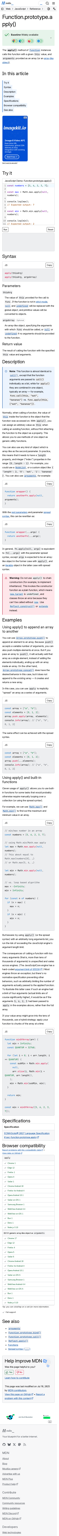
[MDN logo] (8, 1431)
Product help (9, 1484)
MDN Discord (9, 1513)
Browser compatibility (15, 105)
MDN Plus (7, 1479)
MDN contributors (17, 1390)
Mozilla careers (10, 1468)
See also (8, 110)
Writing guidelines (11, 1508)
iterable (9, 565)
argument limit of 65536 (27, 969)
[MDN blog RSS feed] (24, 1444)
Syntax (7, 87)
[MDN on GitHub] (4, 1444)
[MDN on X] (14, 1444)
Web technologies (11, 1532)
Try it (6, 82)
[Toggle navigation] (53, 3)
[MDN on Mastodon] (19, 1444)
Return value (12, 344)
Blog (4, 1463)
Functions (13, 1345)
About (5, 1458)
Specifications (11, 100)
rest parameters (19, 512)
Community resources (13, 1503)
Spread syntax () (19, 1349)
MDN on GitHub (10, 1518)
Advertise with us (11, 1473)
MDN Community (11, 1498)
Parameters (11, 286)
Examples (9, 96)
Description (9, 91)
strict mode (41, 301)
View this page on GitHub (18, 1394)
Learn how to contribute (17, 1377)
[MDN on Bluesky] (9, 1444)
